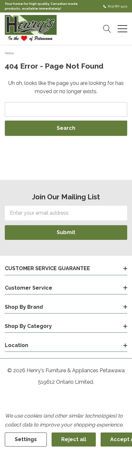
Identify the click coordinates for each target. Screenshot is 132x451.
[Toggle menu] (122, 28)
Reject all (73, 439)
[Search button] (107, 28)
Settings (26, 439)
